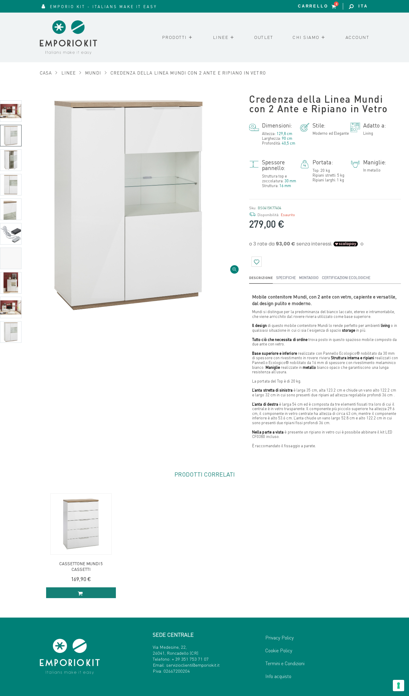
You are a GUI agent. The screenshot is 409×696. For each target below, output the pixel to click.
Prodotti (174, 37)
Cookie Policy (278, 650)
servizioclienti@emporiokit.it (192, 665)
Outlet (263, 37)
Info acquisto (278, 676)
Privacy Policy (279, 637)
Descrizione (261, 277)
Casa (46, 73)
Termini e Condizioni (285, 663)
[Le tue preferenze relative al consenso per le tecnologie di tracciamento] (398, 685)
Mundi (93, 73)
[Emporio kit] (76, 37)
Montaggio (309, 277)
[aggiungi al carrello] (81, 592)
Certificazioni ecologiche (346, 277)
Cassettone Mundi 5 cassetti (81, 566)
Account (357, 37)
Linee (220, 37)
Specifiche (286, 277)
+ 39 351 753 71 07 (190, 659)
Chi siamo (306, 37)
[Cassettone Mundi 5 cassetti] (81, 524)
